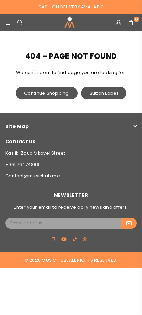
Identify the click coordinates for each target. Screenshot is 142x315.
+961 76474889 (22, 164)
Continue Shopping (46, 93)
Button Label (104, 93)
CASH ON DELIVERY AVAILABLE (71, 6)
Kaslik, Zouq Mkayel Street (35, 153)
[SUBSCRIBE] (129, 223)
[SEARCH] (20, 23)
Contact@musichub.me (32, 175)
